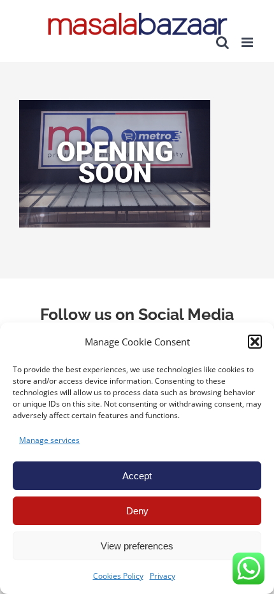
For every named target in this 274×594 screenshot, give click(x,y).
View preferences (137, 545)
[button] (255, 341)
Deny (137, 510)
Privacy (162, 575)
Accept (137, 475)
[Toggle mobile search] (222, 42)
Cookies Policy (118, 575)
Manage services (49, 440)
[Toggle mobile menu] (248, 42)
